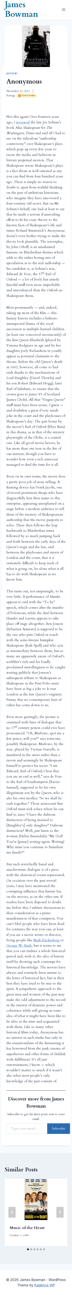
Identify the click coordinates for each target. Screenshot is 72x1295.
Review (11, 73)
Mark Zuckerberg (46, 940)
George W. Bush (19, 945)
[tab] (28, 1249)
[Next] (60, 1212)
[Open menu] (63, 9)
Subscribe (58, 1128)
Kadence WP (44, 1285)
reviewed (23, 122)
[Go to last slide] (12, 1212)
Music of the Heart (27, 1227)
